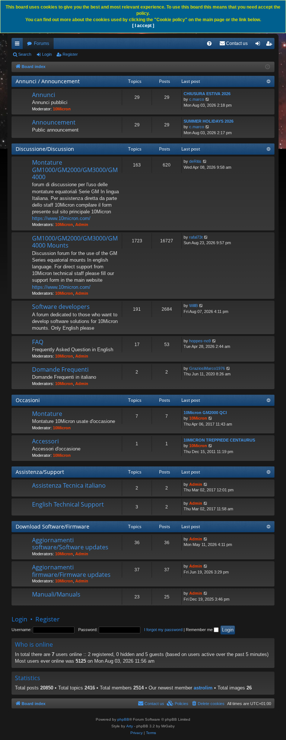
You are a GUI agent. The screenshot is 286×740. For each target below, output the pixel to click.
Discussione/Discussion (45, 148)
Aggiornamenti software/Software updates (70, 543)
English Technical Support (68, 504)
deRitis (195, 161)
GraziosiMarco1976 (207, 368)
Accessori (45, 441)
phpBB (123, 719)
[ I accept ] (143, 25)
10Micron (62, 109)
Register (70, 54)
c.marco (196, 99)
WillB (193, 305)
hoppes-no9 (200, 341)
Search (24, 54)
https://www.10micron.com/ (61, 218)
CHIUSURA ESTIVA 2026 (207, 93)
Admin (81, 224)
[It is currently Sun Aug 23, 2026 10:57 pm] (267, 67)
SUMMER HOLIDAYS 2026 (208, 121)
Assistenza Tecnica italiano (69, 485)
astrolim (203, 688)
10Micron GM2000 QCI (205, 412)
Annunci (43, 95)
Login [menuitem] (259, 45)
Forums (41, 43)
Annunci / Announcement (48, 81)
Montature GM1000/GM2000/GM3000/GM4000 (75, 169)
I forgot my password (163, 629)
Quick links (19, 45)
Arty (129, 726)
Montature (47, 414)
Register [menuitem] (270, 45)
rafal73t (196, 237)
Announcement (54, 122)
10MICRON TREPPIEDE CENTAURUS (219, 440)
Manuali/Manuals (56, 594)
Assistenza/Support (40, 471)
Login (47, 54)
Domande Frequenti (60, 369)
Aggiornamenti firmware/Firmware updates (71, 570)
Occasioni (28, 400)
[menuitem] (209, 43)
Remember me (200, 629)
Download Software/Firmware (52, 526)
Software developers (61, 307)
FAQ (37, 342)
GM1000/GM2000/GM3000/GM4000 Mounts (75, 241)
